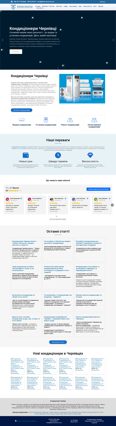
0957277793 (52, 419)
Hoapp (57, 414)
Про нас (52, 6)
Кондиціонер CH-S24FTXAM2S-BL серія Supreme (32, 383)
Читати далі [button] (9, 211)
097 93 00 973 (31, 1)
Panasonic (45, 412)
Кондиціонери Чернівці (18, 147)
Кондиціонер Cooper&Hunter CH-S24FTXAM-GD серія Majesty (65, 367)
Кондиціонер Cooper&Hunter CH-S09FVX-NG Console (81, 383)
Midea (79, 414)
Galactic (70, 414)
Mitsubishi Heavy (77, 412)
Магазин (45, 6)
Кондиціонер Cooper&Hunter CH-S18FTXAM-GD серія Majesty (49, 367)
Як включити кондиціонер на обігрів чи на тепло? (23, 296)
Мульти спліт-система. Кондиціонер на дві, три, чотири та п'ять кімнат (26, 319)
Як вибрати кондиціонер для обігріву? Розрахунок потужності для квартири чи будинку (88, 243)
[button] (2, 40)
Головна (37, 6)
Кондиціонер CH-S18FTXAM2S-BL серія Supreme (16, 383)
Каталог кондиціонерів (21, 110)
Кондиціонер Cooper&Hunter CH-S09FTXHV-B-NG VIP (49, 383)
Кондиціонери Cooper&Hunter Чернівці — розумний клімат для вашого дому (56, 319)
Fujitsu (37, 414)
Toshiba (51, 412)
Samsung (89, 412)
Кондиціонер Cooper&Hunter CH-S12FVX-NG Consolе (98, 383)
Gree (30, 412)
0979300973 (54, 421)
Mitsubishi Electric (65, 412)
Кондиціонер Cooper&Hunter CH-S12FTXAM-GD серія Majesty (33, 367)
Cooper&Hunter (37, 412)
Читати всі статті (58, 342)
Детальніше (15, 373)
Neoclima (57, 412)
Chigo (75, 414)
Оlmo (47, 414)
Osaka (61, 414)
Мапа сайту (74, 422)
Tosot (101, 412)
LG (98, 412)
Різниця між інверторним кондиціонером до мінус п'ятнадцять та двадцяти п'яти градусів (56, 269)
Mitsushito (42, 414)
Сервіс (66, 6)
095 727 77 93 (18, 1)
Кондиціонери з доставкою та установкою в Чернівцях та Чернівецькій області (87, 268)
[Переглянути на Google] (7, 199)
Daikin (84, 412)
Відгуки (100, 6)
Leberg (52, 414)
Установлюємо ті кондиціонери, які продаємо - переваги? (58, 296)
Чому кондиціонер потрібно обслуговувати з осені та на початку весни (23, 268)
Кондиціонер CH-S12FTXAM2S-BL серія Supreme (97, 365)
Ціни (80, 6)
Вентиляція (73, 6)
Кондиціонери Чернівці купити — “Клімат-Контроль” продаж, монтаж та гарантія (25, 243)
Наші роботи (87, 6)
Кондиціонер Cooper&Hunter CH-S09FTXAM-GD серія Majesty (17, 367)
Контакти (40, 8)
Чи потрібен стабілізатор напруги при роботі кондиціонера (57, 242)
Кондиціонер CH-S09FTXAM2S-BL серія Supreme (80, 365)
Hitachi (95, 412)
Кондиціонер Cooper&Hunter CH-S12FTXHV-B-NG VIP (65, 383)
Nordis (65, 414)
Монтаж (59, 6)
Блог (95, 6)
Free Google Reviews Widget (59, 219)
